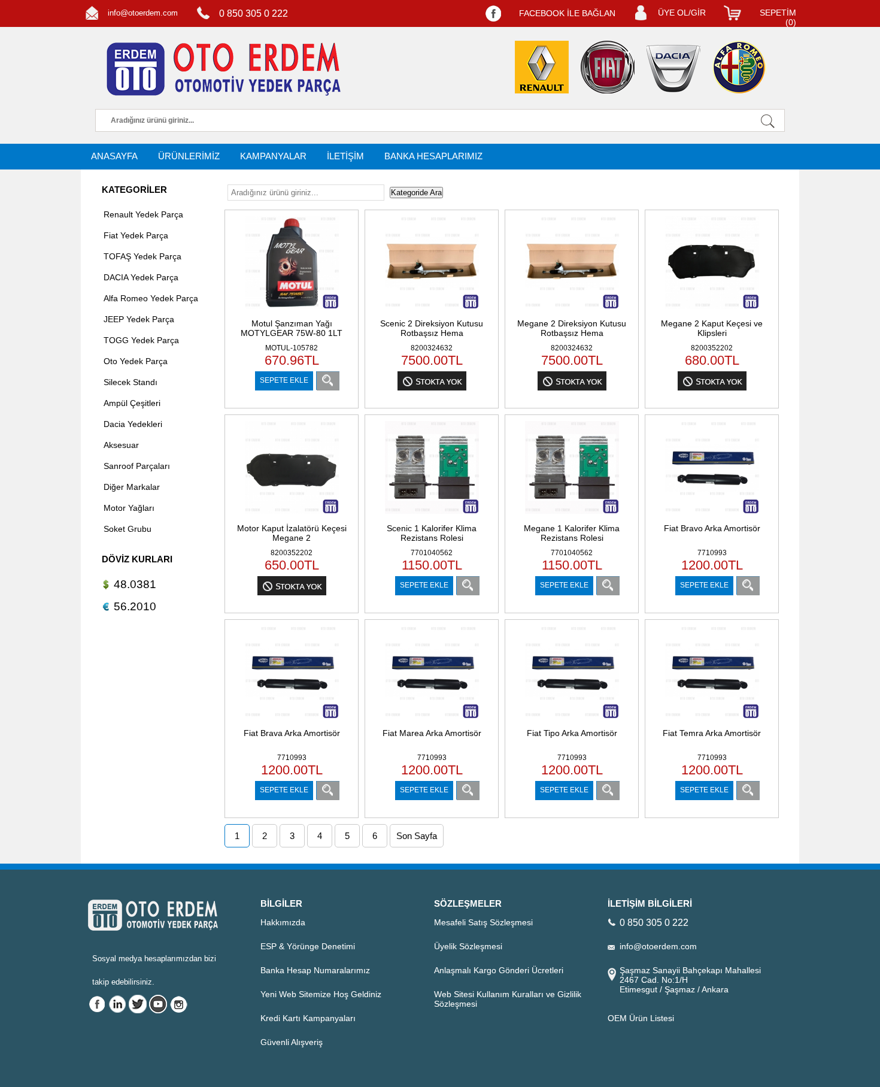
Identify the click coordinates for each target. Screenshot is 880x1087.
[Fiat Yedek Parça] (608, 67)
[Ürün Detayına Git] (327, 380)
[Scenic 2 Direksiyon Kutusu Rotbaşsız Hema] (432, 310)
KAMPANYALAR (273, 156)
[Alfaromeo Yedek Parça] (739, 67)
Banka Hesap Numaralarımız (315, 970)
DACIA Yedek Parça (141, 277)
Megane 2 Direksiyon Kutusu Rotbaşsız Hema (571, 328)
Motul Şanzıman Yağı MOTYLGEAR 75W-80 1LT (291, 328)
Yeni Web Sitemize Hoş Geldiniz (320, 994)
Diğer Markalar (132, 487)
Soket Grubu (127, 529)
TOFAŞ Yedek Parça (142, 256)
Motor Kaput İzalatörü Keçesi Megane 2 (292, 533)
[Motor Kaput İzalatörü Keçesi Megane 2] (292, 515)
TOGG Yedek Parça (141, 340)
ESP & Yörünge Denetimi (307, 946)
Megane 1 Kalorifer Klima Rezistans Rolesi (572, 533)
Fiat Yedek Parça (136, 235)
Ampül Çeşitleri (132, 403)
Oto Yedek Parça (136, 361)
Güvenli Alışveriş (291, 1042)
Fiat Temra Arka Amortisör (712, 733)
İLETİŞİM (345, 156)
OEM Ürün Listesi (641, 1018)
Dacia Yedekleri (133, 424)
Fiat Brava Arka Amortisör (292, 733)
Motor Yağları (129, 508)
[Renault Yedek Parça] (542, 67)
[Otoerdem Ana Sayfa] (221, 69)
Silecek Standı (130, 382)
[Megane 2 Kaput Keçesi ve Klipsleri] (712, 310)
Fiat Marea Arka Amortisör (432, 733)
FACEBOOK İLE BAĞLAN (567, 13)
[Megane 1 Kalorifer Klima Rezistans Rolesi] (572, 515)
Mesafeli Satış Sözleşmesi (483, 922)
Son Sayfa (416, 836)
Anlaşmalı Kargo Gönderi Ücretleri (498, 970)
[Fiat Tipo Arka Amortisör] (572, 720)
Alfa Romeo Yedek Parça (151, 298)
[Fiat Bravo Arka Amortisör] (712, 515)
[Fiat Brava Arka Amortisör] (292, 720)
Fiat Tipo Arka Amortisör (572, 733)
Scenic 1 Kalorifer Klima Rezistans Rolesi (432, 533)
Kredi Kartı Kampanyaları (308, 1018)
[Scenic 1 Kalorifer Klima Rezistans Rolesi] (432, 515)
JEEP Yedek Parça (139, 319)
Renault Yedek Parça (143, 214)
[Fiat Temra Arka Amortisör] (712, 720)
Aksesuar (121, 445)
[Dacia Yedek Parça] (673, 68)
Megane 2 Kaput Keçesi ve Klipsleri (712, 328)
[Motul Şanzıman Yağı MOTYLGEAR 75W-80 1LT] (292, 310)
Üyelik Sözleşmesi (468, 946)
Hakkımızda (282, 922)
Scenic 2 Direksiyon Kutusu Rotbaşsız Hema (431, 328)
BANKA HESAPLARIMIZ (433, 156)
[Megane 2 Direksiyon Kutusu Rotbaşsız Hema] (572, 310)
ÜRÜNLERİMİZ (189, 156)
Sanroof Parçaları (137, 466)
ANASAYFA (114, 156)
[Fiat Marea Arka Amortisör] (432, 720)
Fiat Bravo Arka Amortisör (712, 528)
